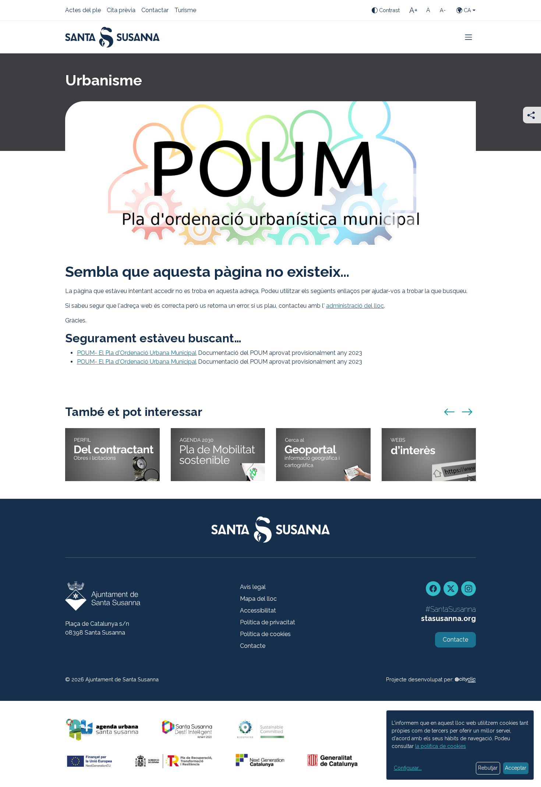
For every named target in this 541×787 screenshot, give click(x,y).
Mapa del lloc (258, 598)
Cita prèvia (121, 11)
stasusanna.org (448, 618)
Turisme (185, 11)
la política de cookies (440, 746)
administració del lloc (355, 305)
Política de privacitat (267, 622)
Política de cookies (265, 634)
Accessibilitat (258, 610)
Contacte (252, 645)
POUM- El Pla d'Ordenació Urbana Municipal (137, 352)
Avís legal (253, 586)
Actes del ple (83, 11)
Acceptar (515, 768)
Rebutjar (488, 768)
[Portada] (112, 37)
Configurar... (408, 768)
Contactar (155, 11)
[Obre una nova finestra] (465, 679)
